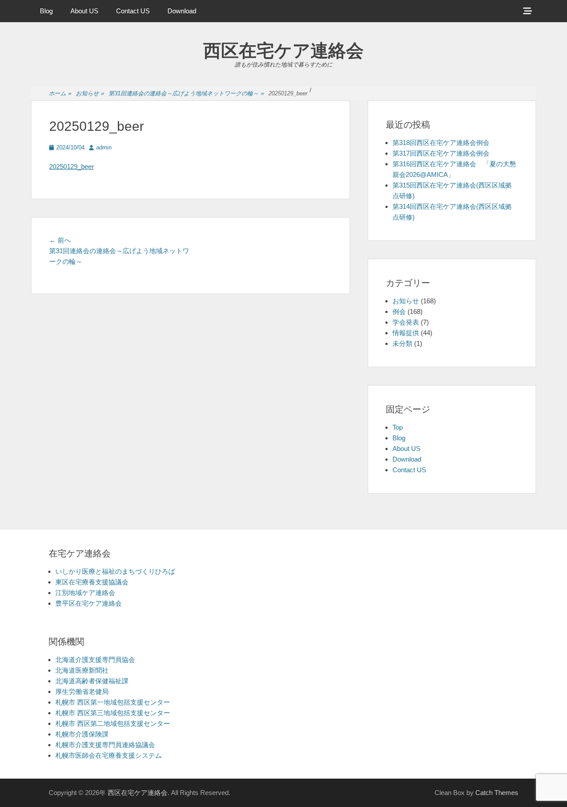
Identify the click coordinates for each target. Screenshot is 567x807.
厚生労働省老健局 (82, 691)
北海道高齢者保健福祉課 (91, 681)
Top (397, 427)
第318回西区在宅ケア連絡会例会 (440, 142)
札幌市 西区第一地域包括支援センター (112, 702)
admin (104, 147)
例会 (399, 311)
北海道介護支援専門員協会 (95, 659)
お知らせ (90, 93)
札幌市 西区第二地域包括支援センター (112, 723)
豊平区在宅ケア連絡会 (88, 603)
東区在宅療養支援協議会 (91, 582)
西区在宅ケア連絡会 (283, 50)
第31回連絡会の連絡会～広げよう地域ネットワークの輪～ (186, 93)
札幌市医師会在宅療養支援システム (108, 755)
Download (181, 11)
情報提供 (405, 333)
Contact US (133, 11)
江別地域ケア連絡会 (85, 592)
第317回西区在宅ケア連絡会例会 (440, 153)
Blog (46, 11)
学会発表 (405, 322)
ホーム (60, 93)
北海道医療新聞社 (82, 670)
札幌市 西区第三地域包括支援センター (112, 713)
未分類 (402, 343)
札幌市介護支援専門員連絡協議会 (105, 744)
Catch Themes (496, 792)
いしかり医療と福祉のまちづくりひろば (115, 571)
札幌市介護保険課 (82, 734)
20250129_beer (71, 166)
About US (84, 11)
